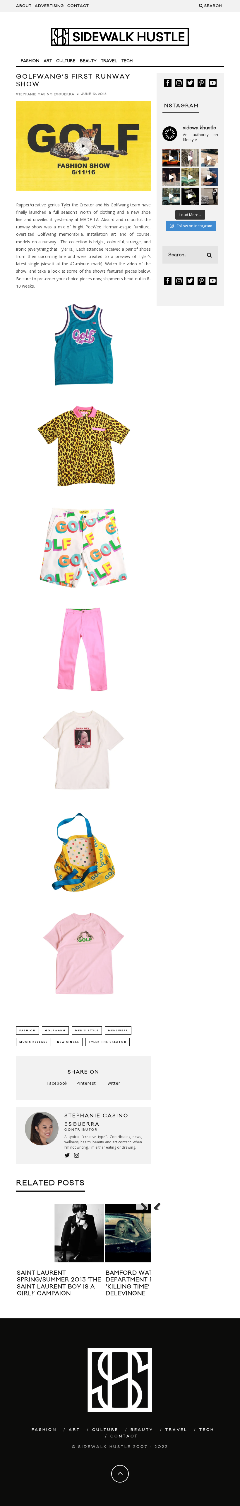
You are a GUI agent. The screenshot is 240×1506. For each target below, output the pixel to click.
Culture (66, 61)
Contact (78, 6)
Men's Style (87, 1030)
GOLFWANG (55, 1030)
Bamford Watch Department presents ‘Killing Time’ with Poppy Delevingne (147, 1283)
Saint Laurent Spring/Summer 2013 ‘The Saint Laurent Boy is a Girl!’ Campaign (59, 1283)
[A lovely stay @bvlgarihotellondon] (171, 158)
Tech (127, 61)
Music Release (33, 1042)
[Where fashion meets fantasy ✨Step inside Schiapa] (190, 158)
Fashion (30, 61)
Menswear (118, 1030)
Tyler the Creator (107, 1042)
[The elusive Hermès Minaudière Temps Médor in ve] (209, 177)
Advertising (49, 6)
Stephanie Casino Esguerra (45, 94)
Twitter (112, 1083)
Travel (109, 61)
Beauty (88, 61)
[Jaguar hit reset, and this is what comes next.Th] (209, 196)
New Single (68, 1042)
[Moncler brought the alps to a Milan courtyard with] (190, 177)
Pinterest (86, 1083)
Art (48, 61)
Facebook (57, 1083)
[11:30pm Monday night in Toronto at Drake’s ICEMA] (171, 177)
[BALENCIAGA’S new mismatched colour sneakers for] (190, 196)
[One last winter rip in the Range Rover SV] (171, 196)
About (24, 6)
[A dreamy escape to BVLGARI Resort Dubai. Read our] (209, 158)
